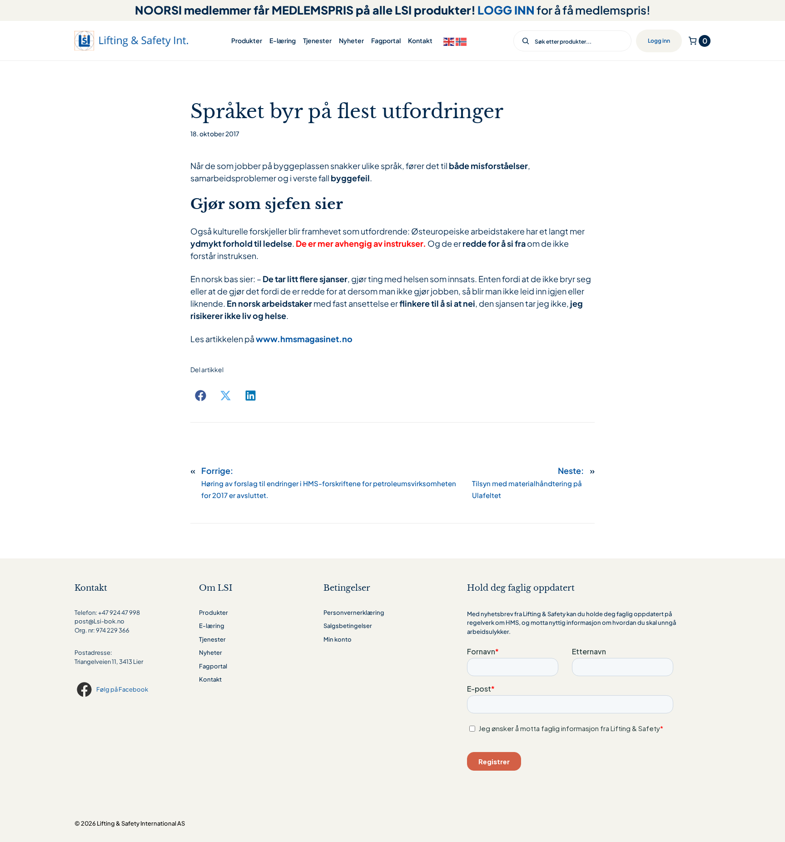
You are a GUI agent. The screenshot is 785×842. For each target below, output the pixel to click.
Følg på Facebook (122, 689)
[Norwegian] (462, 40)
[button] (200, 395)
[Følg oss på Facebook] (85, 689)
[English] (449, 40)
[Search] (522, 41)
